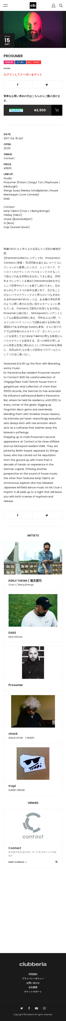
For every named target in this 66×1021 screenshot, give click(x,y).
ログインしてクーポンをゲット (23, 74)
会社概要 (33, 987)
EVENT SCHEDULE (16, 862)
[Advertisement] (33, 916)
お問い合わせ (33, 982)
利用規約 (33, 974)
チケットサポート (33, 991)
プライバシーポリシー (33, 978)
